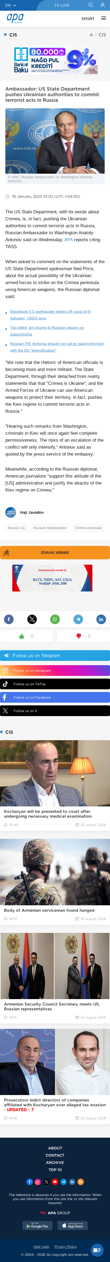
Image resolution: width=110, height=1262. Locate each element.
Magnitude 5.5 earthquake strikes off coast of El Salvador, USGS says (50, 314)
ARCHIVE (55, 1162)
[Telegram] (63, 1182)
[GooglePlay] (37, 1226)
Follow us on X (25, 711)
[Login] (103, 5)
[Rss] (80, 1182)
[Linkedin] (72, 1182)
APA (68, 239)
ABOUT (55, 1148)
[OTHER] (102, 19)
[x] (46, 1182)
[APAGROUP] (55, 1213)
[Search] (90, 5)
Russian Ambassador (50, 528)
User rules (41, 1247)
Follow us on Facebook (32, 697)
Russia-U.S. (17, 528)
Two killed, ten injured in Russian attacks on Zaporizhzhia (47, 330)
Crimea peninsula (88, 528)
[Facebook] (29, 1182)
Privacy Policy (65, 1247)
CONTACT (55, 1155)
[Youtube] (55, 1182)
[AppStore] (72, 1226)
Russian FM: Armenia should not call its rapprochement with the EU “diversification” (57, 346)
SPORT (88, 19)
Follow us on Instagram (32, 671)
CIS (102, 35)
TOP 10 (55, 1169)
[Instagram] (38, 1182)
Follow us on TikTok (30, 684)
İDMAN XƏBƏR (55, 552)
